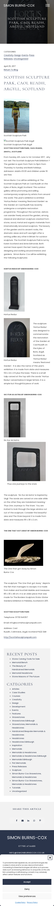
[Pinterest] (41, 820)
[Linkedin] (30, 820)
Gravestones (18, 717)
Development (18, 706)
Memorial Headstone (22, 673)
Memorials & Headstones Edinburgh (29, 756)
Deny (27, 889)
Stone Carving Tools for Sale (26, 658)
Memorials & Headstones (24, 752)
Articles (15, 689)
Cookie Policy (20, 902)
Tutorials (16, 787)
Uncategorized (21, 58)
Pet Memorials (19, 763)
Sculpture (16, 770)
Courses (16, 696)
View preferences (27, 896)
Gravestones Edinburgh (23, 720)
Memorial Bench (20, 662)
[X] (12, 820)
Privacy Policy (32, 902)
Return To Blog (11, 69)
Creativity (8, 55)
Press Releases (19, 766)
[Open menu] (47, 5)
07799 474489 (27, 846)
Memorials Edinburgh (22, 759)
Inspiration (17, 745)
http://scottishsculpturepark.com (20, 637)
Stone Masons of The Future (25, 676)
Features (16, 713)
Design (17, 55)
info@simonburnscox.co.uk (27, 852)
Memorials (17, 748)
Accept (27, 882)
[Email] (24, 820)
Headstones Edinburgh (23, 741)
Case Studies (18, 692)
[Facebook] (18, 820)
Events (25, 55)
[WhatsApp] (35, 820)
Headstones (18, 738)
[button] (50, 857)
